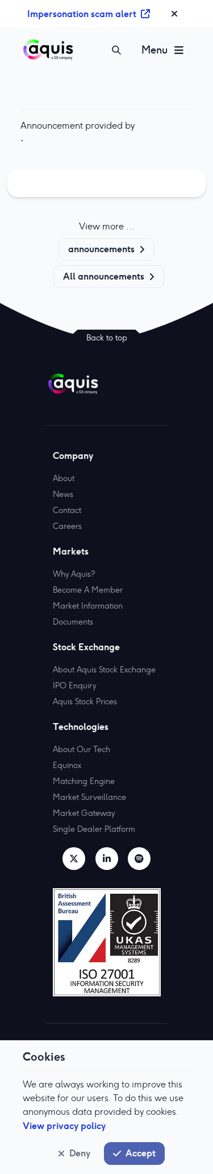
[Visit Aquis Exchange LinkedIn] (106, 858)
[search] (116, 50)
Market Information (88, 606)
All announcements (103, 276)
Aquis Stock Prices (85, 701)
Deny (79, 1153)
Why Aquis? (74, 574)
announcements (101, 249)
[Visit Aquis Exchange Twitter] (73, 858)
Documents (73, 622)
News (63, 494)
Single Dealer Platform (94, 829)
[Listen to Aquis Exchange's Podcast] (139, 858)
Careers (67, 526)
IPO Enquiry (74, 685)
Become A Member (88, 590)
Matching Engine (84, 781)
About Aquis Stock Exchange (104, 669)
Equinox (67, 765)
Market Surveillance (89, 797)
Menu (154, 49)
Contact (67, 510)
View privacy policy (64, 1125)
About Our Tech (81, 749)
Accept (141, 1153)
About (63, 478)
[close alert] (174, 13)
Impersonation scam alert (81, 13)
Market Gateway (84, 813)
